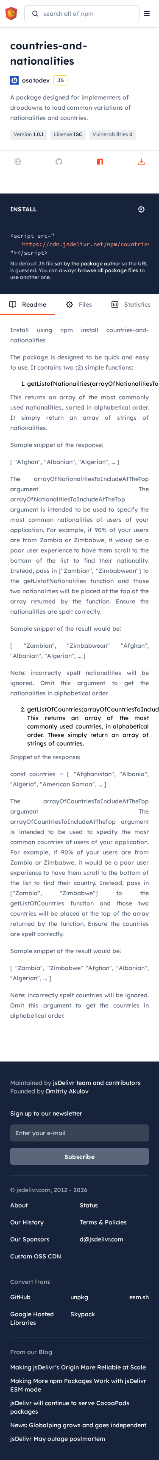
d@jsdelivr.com (101, 1239)
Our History (27, 1222)
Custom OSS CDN (35, 1256)
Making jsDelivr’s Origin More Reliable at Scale (78, 1367)
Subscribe (79, 1157)
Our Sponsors (30, 1239)
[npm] (100, 161)
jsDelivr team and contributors (97, 1083)
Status (89, 1205)
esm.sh (139, 1297)
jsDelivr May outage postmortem (57, 1439)
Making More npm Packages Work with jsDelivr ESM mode (78, 1385)
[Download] (141, 161)
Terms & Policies (103, 1222)
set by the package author (87, 263)
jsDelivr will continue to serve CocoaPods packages (69, 1407)
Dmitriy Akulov (67, 1091)
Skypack (82, 1314)
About (19, 1205)
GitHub (20, 1297)
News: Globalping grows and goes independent (78, 1425)
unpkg (79, 1297)
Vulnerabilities (112, 134)
